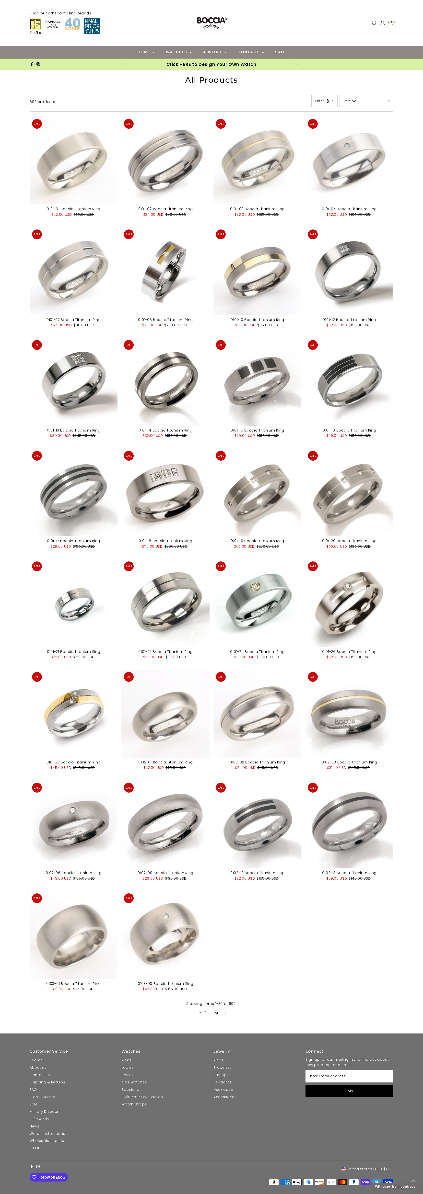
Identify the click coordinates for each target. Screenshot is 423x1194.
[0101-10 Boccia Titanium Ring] (257, 271)
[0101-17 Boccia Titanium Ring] (74, 492)
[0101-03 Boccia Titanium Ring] (257, 160)
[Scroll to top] (413, 1180)
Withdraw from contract (395, 1186)
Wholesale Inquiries (48, 1140)
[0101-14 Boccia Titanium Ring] (165, 382)
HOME (145, 52)
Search (36, 1060)
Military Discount (45, 1111)
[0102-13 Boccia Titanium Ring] (350, 824)
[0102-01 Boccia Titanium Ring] (165, 714)
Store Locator (42, 1096)
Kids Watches (134, 1082)
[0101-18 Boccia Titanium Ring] (165, 492)
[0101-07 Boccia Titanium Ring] (74, 271)
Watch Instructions (47, 1133)
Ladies (127, 1067)
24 (216, 1013)
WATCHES (177, 52)
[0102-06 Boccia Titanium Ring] (74, 824)
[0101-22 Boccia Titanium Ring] (165, 603)
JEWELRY (213, 52)
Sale (34, 1104)
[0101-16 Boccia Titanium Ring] (350, 382)
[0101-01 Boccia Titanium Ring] (74, 160)
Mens (126, 1060)
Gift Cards (39, 1118)
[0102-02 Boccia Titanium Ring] (257, 714)
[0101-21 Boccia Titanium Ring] (74, 603)
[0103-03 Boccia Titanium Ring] (165, 935)
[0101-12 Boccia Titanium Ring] (350, 271)
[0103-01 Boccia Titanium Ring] (74, 935)
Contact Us (40, 1074)
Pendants (222, 1082)
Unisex (127, 1074)
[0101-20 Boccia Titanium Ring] (350, 492)
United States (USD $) (367, 1169)
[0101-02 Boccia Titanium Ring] (165, 160)
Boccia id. (130, 1089)
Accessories (225, 1096)
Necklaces (223, 1089)
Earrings (221, 1074)
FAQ (33, 1089)
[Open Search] (374, 23)
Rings (218, 1060)
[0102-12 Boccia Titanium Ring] (257, 824)
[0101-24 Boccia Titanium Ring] (257, 603)
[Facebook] (32, 64)
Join (349, 1091)
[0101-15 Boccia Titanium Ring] (257, 382)
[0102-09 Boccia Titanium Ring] (165, 824)
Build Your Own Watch (142, 1096)
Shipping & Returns (47, 1082)
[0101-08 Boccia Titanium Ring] (165, 271)
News (34, 1126)
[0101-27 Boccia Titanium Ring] (74, 714)
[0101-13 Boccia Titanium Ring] (74, 382)
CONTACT (249, 52)
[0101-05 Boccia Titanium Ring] (350, 160)
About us (38, 1067)
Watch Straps (134, 1104)
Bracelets (222, 1067)
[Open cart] (390, 23)
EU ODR (36, 1148)
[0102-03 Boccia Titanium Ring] (350, 714)
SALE (280, 52)
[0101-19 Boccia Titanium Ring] (257, 492)
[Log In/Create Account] (382, 23)
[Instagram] (38, 64)
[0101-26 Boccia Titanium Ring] (350, 603)
